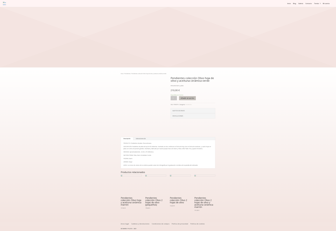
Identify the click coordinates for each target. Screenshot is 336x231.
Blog (294, 3)
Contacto (308, 3)
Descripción (126, 138)
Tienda (316, 3)
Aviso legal (125, 224)
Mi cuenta (326, 3)
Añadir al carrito (187, 98)
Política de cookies (197, 224)
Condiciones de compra (160, 224)
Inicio (289, 3)
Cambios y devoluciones (140, 224)
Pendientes (127, 73)
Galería (300, 3)
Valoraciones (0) (141, 138)
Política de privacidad (180, 224)
